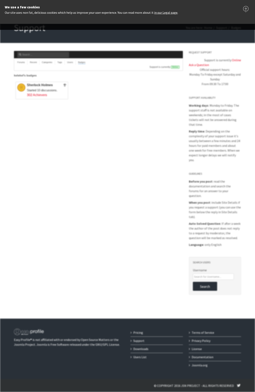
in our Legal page (166, 13)
